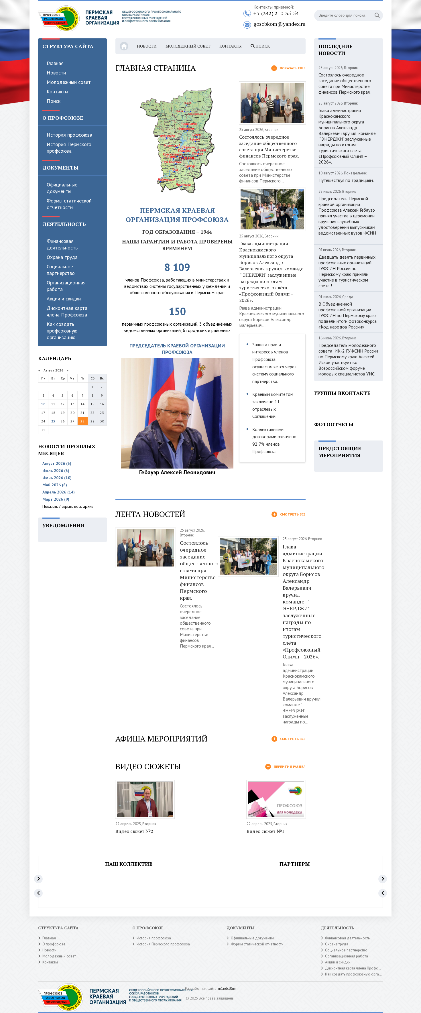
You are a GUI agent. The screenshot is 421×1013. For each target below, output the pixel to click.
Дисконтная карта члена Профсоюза (67, 311)
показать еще (293, 68)
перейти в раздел (290, 766)
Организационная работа (66, 285)
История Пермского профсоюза (69, 147)
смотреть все (293, 514)
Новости (56, 72)
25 (53, 421)
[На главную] (109, 19)
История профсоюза (69, 134)
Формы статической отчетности (69, 204)
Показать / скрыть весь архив (67, 506)
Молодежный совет (69, 82)
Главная (55, 63)
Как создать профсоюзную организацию (62, 331)
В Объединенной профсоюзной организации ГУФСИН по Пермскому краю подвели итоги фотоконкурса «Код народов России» (347, 315)
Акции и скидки (64, 298)
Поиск (53, 101)
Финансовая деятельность (62, 244)
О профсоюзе (53, 944)
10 (43, 404)
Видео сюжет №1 (265, 831)
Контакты (57, 91)
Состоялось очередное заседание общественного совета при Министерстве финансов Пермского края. (269, 146)
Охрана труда (62, 257)
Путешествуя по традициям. (346, 180)
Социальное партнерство (61, 269)
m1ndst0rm (227, 988)
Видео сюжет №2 (134, 831)
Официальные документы (62, 187)
